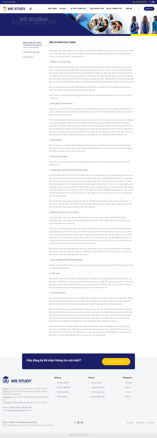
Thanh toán (28, 57)
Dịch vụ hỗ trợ (97, 9)
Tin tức (127, 392)
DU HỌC (63, 9)
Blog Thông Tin (114, 9)
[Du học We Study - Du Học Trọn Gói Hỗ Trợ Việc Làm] (14, 8)
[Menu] (30, 9)
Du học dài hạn (63, 383)
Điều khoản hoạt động (32, 43)
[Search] (139, 9)
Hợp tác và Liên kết (31, 47)
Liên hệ (129, 9)
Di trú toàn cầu (63, 392)
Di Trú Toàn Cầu (78, 9)
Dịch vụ (128, 387)
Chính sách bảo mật (31, 52)
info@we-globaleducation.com (19, 410)
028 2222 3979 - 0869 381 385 (20, 408)
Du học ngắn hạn (63, 387)
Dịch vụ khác (62, 397)
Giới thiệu (52, 9)
